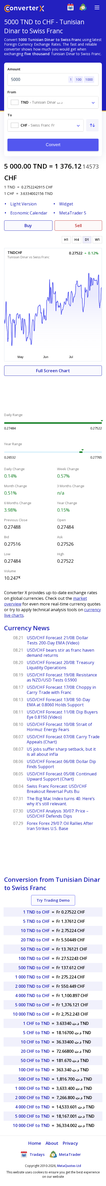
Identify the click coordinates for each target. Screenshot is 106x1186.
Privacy (70, 1143)
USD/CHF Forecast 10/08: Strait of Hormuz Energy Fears (59, 726)
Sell (78, 225)
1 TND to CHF (36, 912)
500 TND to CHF (34, 968)
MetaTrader (69, 1154)
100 (78, 79)
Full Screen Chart (53, 371)
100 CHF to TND (34, 1070)
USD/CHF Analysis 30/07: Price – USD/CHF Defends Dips (58, 813)
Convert (53, 145)
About (52, 1143)
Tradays (37, 1154)
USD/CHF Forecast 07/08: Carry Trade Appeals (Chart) (63, 739)
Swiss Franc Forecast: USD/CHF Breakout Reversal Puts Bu (57, 788)
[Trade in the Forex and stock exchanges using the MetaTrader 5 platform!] (84, 8)
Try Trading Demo (53, 900)
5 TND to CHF (36, 921)
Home (34, 1143)
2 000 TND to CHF (32, 986)
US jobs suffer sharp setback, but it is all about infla (61, 751)
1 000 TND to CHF (32, 977)
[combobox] (53, 102)
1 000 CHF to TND (32, 1088)
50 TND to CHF (35, 949)
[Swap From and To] (92, 125)
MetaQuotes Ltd (69, 1166)
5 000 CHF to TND (32, 1116)
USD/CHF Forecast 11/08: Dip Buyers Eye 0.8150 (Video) (62, 714)
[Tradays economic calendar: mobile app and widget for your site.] (71, 8)
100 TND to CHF (34, 958)
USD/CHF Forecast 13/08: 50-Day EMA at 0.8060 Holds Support (58, 702)
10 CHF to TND (35, 1042)
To (9, 115)
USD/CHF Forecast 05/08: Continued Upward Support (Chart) (61, 776)
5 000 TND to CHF (32, 1005)
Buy (28, 225)
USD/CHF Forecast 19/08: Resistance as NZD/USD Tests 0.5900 (62, 677)
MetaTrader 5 (72, 213)
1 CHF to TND (36, 1023)
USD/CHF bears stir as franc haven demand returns (60, 652)
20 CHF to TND (35, 1051)
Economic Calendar (28, 213)
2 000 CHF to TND (32, 1097)
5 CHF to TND (36, 1032)
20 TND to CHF (35, 940)
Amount (13, 69)
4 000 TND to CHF (32, 995)
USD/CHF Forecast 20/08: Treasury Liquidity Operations (60, 665)
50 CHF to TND (35, 1060)
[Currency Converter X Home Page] (24, 9)
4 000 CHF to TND (32, 1107)
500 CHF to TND (34, 1079)
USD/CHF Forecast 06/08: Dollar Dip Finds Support (61, 764)
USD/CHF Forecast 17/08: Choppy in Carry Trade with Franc (61, 689)
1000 (89, 79)
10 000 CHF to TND (31, 1125)
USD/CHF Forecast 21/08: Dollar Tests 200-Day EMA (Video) (57, 640)
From (11, 92)
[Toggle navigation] (97, 7)
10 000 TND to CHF (31, 1014)
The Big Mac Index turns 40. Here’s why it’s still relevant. (61, 801)
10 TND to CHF (35, 930)
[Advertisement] (53, 391)
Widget (66, 204)
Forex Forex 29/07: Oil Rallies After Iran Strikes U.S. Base (60, 825)
